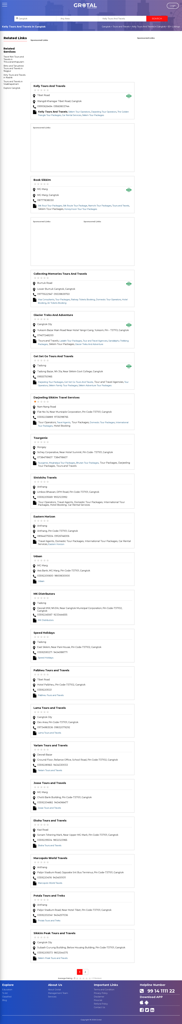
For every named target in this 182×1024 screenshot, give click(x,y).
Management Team (58, 993)
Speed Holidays (44, 632)
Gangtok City (44, 324)
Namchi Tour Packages (99, 205)
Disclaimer (99, 996)
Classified (6, 996)
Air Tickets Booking (56, 303)
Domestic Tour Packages (102, 422)
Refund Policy (101, 1004)
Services (52, 996)
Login (173, 5)
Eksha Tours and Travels (50, 820)
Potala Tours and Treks (49, 895)
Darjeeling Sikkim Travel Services (56, 397)
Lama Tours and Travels (50, 708)
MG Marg (42, 189)
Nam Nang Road (46, 406)
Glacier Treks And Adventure (53, 315)
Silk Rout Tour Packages (50, 205)
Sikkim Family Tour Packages (63, 385)
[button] (85, 5)
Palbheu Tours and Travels (51, 670)
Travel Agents (63, 422)
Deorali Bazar (44, 754)
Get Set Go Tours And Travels (53, 356)
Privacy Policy (101, 993)
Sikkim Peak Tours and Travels (54, 933)
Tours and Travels (121, 26)
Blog (4, 1000)
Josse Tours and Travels (50, 783)
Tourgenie (41, 438)
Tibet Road (43, 95)
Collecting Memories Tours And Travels (60, 273)
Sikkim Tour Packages (93, 115)
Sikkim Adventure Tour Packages (95, 385)
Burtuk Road (44, 283)
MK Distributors (44, 593)
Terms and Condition (104, 989)
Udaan (38, 556)
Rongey (41, 447)
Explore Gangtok (12, 88)
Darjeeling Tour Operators (103, 112)
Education (7, 989)
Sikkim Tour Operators (79, 112)
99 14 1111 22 (160, 991)
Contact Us (99, 1007)
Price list (98, 1000)
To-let (5, 993)
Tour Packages (62, 299)
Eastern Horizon (44, 516)
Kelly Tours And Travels (49, 86)
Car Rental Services (71, 115)
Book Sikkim (42, 180)
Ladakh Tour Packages (70, 341)
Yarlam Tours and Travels (51, 745)
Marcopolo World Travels (50, 858)
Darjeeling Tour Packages (50, 382)
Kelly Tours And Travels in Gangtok (149, 26)
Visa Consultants (46, 299)
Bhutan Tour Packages (87, 463)
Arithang (42, 486)
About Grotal (54, 989)
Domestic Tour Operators (108, 299)
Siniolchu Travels (45, 477)
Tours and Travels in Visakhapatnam (13, 82)
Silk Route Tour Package (75, 205)
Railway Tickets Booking (83, 299)
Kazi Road (42, 829)
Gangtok (106, 26)
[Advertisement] (83, 62)
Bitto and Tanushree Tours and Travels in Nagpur (14, 68)
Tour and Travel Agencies (95, 341)
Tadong (41, 365)
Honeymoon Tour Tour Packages (80, 209)
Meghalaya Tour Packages (62, 463)
